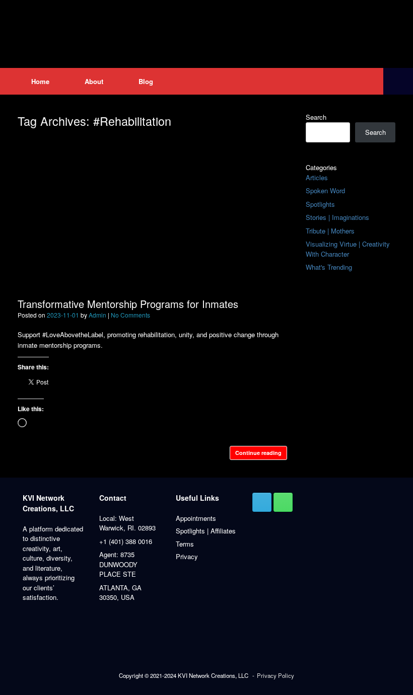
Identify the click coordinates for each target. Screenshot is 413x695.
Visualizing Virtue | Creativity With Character (348, 249)
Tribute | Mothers (330, 231)
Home (40, 81)
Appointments (196, 518)
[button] (398, 81)
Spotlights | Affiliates (206, 530)
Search (316, 117)
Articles (317, 177)
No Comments (130, 315)
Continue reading (258, 452)
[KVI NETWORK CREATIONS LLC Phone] (283, 502)
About (94, 81)
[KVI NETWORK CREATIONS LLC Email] (261, 502)
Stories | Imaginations (337, 217)
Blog (146, 81)
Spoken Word (325, 190)
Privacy (187, 556)
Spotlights (320, 204)
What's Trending (329, 267)
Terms (185, 544)
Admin (97, 315)
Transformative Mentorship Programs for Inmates (128, 303)
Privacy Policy (275, 675)
